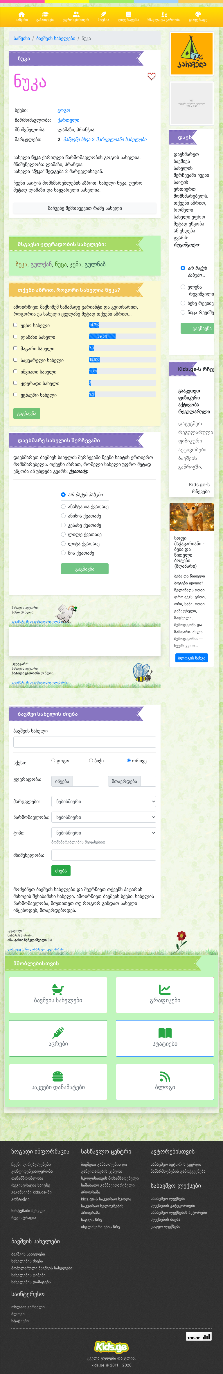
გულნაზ (95, 264)
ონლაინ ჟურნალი (28, 1306)
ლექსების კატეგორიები (173, 1205)
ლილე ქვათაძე (85, 534)
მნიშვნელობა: (28, 855)
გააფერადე (198, 20)
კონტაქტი (20, 1199)
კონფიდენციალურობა (32, 1171)
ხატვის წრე (91, 1220)
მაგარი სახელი (36, 348)
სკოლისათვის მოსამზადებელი (110, 1178)
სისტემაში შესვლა (28, 1210)
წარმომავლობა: (30, 817)
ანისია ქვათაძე (84, 516)
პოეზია (103, 20)
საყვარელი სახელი (41, 360)
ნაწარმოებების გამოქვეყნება (178, 1171)
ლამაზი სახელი (37, 337)
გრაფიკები (165, 1000)
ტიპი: (18, 833)
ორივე (139, 760)
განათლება (45, 20)
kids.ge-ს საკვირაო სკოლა (106, 1199)
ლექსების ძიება (165, 1219)
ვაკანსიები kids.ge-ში (31, 1192)
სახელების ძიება (27, 1261)
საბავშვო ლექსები (168, 1198)
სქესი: (19, 763)
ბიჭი (98, 760)
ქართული (68, 120)
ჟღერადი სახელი (39, 383)
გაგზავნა (84, 569)
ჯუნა (75, 264)
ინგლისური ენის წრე (100, 1226)
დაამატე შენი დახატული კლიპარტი (40, 622)
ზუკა (21, 264)
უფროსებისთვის (76, 20)
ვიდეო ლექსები (165, 1226)
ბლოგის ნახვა (191, 657)
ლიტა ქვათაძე (84, 543)
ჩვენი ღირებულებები (31, 1164)
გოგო (63, 110)
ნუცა (61, 264)
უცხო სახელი (34, 325)
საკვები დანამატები (58, 1087)
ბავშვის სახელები (55, 38)
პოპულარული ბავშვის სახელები (41, 1268)
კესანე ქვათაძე (84, 525)
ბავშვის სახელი (30, 731)
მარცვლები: (26, 801)
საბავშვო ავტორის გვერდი (176, 1164)
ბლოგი (165, 1087)
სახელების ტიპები (28, 1275)
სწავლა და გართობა (164, 20)
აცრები (58, 1043)
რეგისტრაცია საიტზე (30, 1185)
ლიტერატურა (128, 20)
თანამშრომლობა (27, 1178)
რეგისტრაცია (23, 1217)
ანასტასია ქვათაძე (88, 506)
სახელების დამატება (31, 1282)
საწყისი (22, 20)
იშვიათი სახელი (37, 372)
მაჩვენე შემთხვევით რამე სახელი (85, 208)
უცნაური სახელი (38, 395)
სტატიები (164, 1043)
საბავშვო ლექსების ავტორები (179, 1212)
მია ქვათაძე (81, 553)
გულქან (41, 264)
